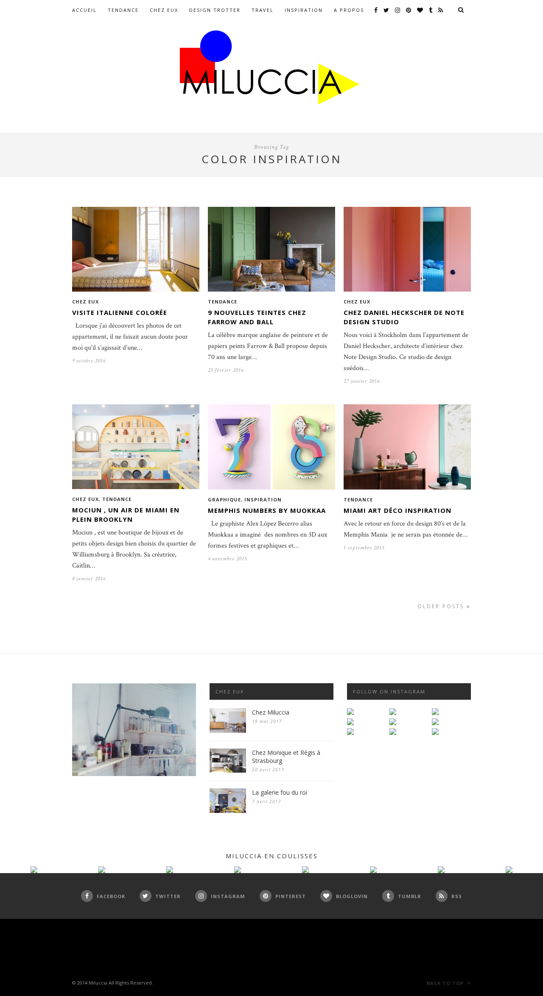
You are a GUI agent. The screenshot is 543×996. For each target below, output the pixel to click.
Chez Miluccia (270, 712)
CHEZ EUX (164, 10)
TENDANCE (123, 10)
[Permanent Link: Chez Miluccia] (228, 730)
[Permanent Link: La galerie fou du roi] (228, 811)
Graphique (224, 499)
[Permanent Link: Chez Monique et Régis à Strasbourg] (228, 770)
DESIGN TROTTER (215, 10)
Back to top (446, 983)
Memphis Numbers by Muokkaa (267, 510)
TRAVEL (263, 10)
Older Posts (442, 606)
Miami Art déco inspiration (397, 510)
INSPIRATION (304, 10)
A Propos (349, 10)
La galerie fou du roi (279, 792)
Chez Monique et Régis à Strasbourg (286, 756)
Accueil (84, 10)
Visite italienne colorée (119, 312)
